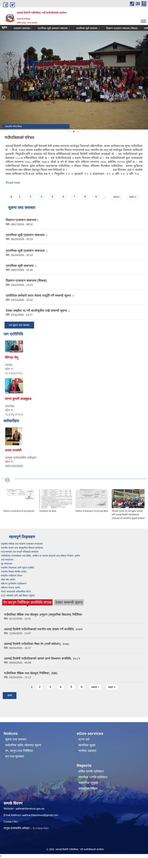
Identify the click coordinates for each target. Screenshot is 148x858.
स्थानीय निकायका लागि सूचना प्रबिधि (18, 567)
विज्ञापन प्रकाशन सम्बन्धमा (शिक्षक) (107, 28)
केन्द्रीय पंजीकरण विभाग (12, 575)
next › (116, 196)
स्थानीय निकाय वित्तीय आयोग (14, 571)
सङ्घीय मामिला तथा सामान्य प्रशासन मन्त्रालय (22, 543)
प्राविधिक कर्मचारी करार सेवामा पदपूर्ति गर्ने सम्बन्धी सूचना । (40, 295)
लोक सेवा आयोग (8, 579)
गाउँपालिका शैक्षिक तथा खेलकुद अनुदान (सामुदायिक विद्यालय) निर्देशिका (43, 614)
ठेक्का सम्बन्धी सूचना (69, 602)
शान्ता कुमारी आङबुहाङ (18, 399)
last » (132, 196)
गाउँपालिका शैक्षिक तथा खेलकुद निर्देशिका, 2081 (31, 673)
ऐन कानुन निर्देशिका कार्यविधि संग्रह (27, 602)
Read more (13, 182)
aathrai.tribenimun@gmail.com (40, 815)
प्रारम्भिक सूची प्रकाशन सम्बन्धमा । (39, 28)
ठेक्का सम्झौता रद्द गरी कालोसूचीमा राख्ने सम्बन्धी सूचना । (38, 310)
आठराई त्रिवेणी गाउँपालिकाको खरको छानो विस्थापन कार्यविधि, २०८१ (42, 658)
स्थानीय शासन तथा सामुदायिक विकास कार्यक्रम (22, 547)
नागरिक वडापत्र (87, 751)
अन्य (9, 695)
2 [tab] (73, 131)
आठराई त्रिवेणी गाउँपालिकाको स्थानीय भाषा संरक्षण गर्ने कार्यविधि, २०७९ (43, 629)
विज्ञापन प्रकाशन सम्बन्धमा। (22, 220)
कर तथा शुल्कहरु (14, 756)
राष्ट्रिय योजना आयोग (11, 587)
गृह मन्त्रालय (7, 563)
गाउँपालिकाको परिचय (19, 137)
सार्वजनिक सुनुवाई (88, 783)
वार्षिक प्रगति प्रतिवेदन (91, 771)
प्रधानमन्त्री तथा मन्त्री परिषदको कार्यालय (20, 551)
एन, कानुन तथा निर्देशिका (19, 751)
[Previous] (3, 97)
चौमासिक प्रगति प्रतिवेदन (92, 777)
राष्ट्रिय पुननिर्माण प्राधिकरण (14, 583)
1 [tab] (69, 131)
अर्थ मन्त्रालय (7, 559)
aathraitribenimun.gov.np (29, 808)
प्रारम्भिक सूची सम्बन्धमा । (73, 28)
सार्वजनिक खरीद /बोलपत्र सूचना (23, 745)
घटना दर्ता (84, 739)
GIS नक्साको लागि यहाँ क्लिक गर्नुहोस (18, 595)
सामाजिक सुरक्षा (86, 745)
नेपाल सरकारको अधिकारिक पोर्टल (16, 591)
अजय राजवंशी (13, 450)
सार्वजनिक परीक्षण (87, 788)
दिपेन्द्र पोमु (11, 357)
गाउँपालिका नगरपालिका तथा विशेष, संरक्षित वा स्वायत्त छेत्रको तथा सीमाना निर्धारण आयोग (41, 555)
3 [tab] (78, 131)
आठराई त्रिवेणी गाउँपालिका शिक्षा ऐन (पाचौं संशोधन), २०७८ (37, 644)
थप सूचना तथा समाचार (19, 325)
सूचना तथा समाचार (15, 739)
